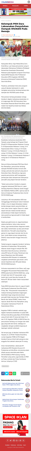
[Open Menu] (29, 2)
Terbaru (5, 5)
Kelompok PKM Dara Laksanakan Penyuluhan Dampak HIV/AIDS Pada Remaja (15, 27)
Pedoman (13, 445)
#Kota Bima (5, 366)
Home (3, 20)
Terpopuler (15, 5)
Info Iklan (19, 445)
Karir (24, 445)
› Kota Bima (8, 20)
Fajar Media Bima (20, 447)
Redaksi (7, 445)
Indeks (26, 5)
